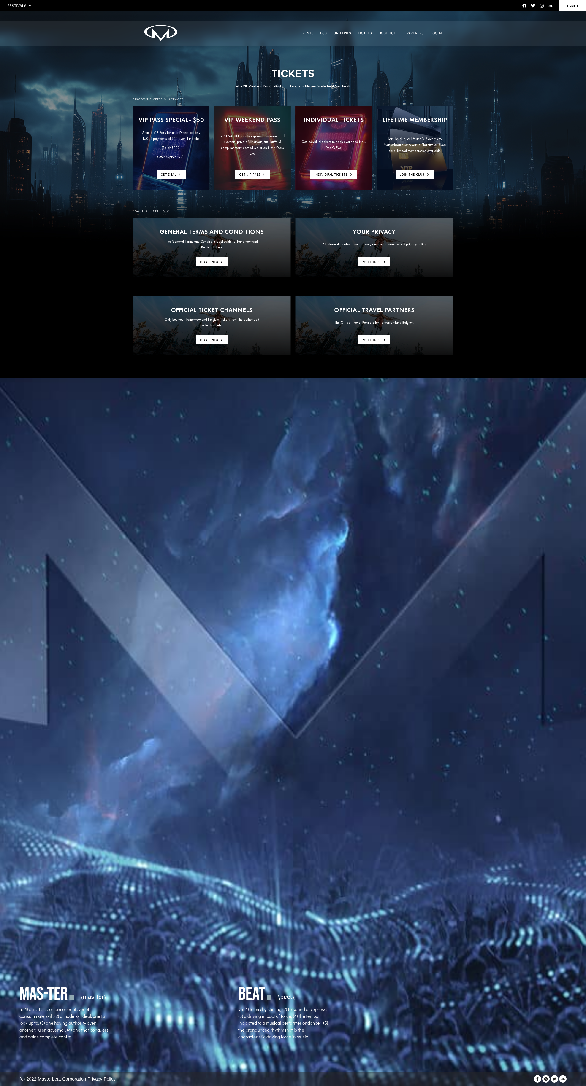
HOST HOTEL (389, 33)
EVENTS (307, 33)
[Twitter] (533, 6)
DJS (323, 33)
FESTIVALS (16, 5)
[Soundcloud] (550, 6)
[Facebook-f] (537, 1079)
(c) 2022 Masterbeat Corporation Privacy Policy (67, 1078)
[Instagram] (542, 6)
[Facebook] (524, 6)
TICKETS (365, 33)
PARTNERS (415, 33)
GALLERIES (342, 33)
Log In (436, 33)
